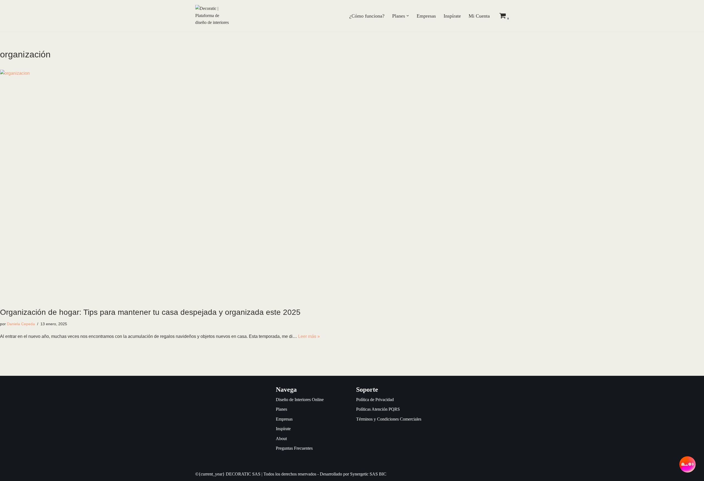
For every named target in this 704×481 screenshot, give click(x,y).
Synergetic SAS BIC (368, 474)
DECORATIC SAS (243, 474)
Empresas (426, 16)
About (281, 438)
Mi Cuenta (479, 16)
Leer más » (309, 336)
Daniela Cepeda (21, 324)
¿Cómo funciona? (366, 16)
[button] (407, 16)
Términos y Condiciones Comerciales (388, 419)
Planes (281, 409)
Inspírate (452, 16)
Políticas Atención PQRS (378, 409)
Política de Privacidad (375, 399)
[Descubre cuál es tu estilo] (687, 464)
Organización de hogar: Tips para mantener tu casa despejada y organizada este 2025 (150, 312)
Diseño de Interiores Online (300, 399)
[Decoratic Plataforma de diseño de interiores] (212, 15)
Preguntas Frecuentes (294, 448)
